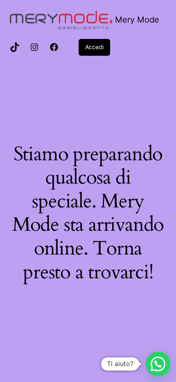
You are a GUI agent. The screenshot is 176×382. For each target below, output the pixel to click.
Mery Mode (137, 20)
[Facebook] (54, 47)
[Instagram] (34, 47)
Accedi (94, 46)
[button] (158, 364)
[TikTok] (15, 47)
